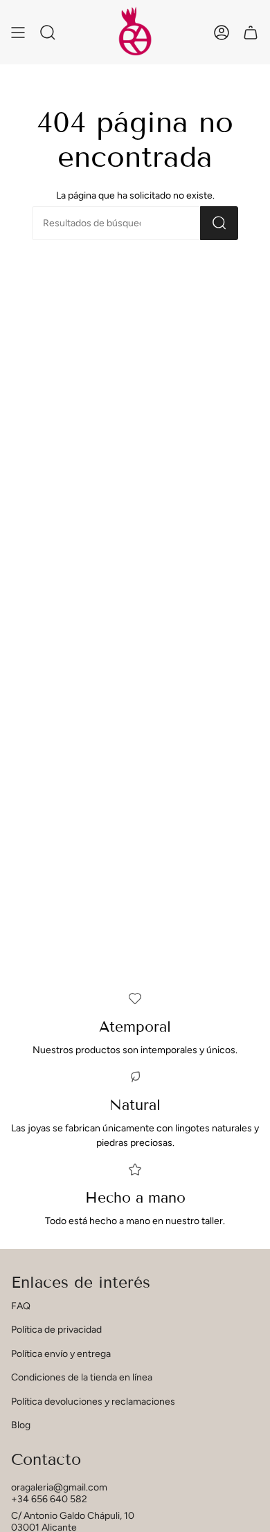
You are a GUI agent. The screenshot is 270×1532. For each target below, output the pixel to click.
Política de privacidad (56, 1329)
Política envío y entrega (61, 1354)
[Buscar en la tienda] (219, 223)
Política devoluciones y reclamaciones (93, 1401)
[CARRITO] (250, 32)
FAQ (20, 1306)
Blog (20, 1425)
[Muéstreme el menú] (18, 32)
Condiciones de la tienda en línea (81, 1377)
